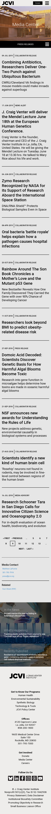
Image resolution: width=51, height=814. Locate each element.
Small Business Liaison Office (25, 806)
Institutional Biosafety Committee (25, 799)
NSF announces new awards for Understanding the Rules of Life (25, 418)
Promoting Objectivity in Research (25, 802)
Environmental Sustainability (25, 698)
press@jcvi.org (8, 576)
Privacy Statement (16, 795)
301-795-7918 (8, 572)
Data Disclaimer (36, 795)
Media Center (25, 759)
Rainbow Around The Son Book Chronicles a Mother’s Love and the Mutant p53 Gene (24, 276)
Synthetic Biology (25, 702)
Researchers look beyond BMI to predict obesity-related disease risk (24, 327)
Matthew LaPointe (9, 569)
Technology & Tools (25, 706)
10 (20, 543)
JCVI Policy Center (25, 709)
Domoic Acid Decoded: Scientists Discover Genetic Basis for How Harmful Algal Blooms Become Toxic (22, 364)
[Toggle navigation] (47, 3)
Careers (25, 763)
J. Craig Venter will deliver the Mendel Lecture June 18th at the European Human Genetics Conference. (25, 121)
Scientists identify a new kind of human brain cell (23, 460)
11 (26, 543)
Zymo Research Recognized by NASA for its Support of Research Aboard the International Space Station (23, 190)
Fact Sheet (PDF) (9, 589)
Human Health (25, 695)
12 (33, 543)
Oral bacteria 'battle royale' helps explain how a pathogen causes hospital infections (25, 239)
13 (40, 543)
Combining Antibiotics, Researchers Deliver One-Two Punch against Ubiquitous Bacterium (24, 69)
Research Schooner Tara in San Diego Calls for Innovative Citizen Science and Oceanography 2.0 (25, 509)
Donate (37, 3)
